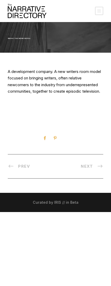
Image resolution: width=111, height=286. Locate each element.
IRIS (57, 202)
